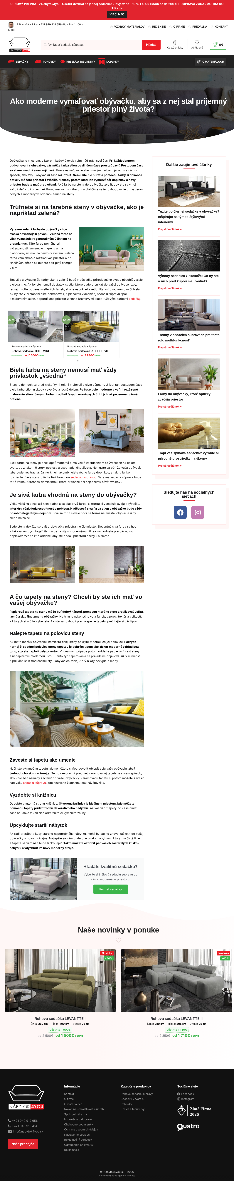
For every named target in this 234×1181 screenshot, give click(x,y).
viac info (117, 14)
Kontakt (221, 26)
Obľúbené (197, 47)
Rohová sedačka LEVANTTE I (60, 1018)
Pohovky (126, 1104)
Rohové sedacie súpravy (137, 1094)
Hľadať (151, 44)
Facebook (187, 1094)
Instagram (187, 1099)
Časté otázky (175, 47)
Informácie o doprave (78, 1119)
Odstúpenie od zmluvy (78, 1145)
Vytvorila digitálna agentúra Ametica (117, 1175)
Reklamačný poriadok (78, 1139)
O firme (179, 26)
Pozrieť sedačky (110, 889)
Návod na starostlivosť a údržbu (84, 1109)
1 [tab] (78, 361)
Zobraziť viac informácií (60, 1044)
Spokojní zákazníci (76, 1114)
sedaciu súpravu (34, 783)
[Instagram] (197, 512)
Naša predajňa (22, 1144)
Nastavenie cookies (77, 1134)
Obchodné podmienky (78, 1124)
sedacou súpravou (83, 477)
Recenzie (159, 26)
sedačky (134, 299)
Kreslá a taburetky (132, 1109)
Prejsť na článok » (170, 229)
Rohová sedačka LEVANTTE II (177, 1018)
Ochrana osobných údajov (81, 1129)
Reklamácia (71, 1150)
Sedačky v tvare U (132, 1099)
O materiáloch (73, 1104)
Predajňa (199, 26)
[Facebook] (180, 512)
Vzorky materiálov (129, 26)
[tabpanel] (36, 335)
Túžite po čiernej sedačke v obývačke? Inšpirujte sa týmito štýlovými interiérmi (188, 217)
